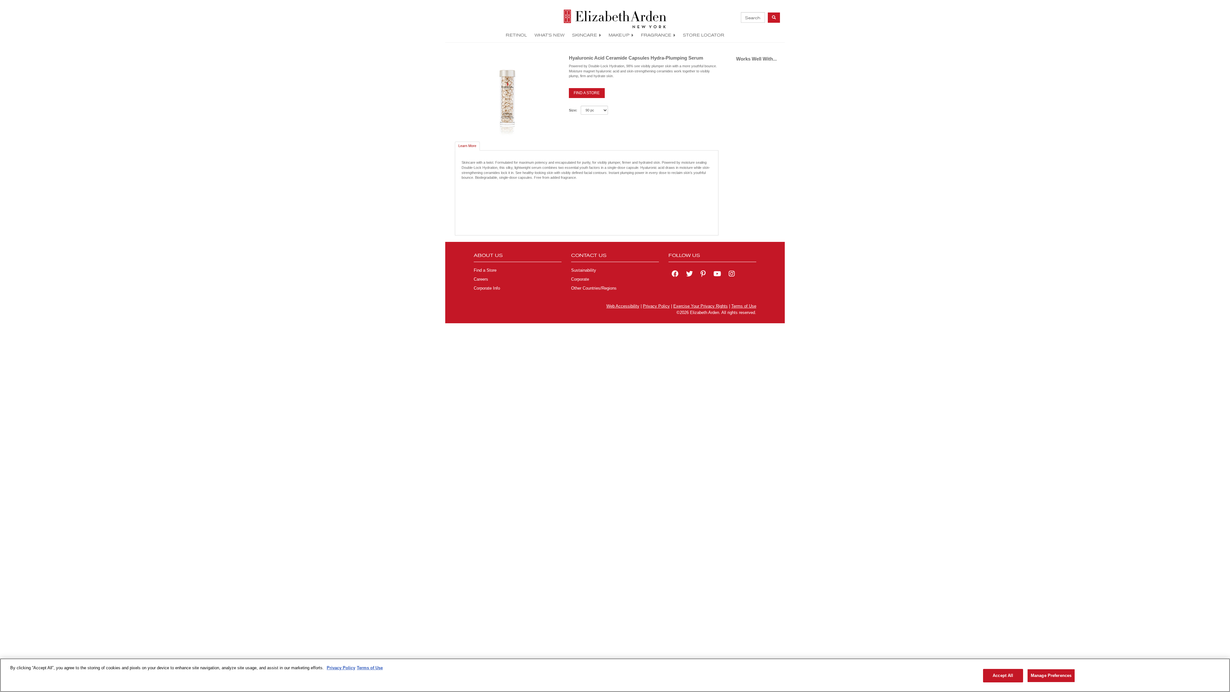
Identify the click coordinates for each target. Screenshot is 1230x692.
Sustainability (583, 270)
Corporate (580, 279)
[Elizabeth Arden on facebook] (675, 274)
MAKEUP (619, 34)
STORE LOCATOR (703, 34)
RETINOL (516, 34)
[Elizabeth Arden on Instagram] (732, 274)
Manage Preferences (1051, 675)
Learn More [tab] (467, 146)
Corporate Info (487, 288)
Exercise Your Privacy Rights (700, 306)
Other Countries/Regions (594, 288)
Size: (573, 110)
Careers (481, 279)
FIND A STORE (587, 93)
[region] (615, 675)
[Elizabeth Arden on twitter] (689, 274)
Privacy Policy (656, 306)
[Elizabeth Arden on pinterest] (703, 274)
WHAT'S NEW (549, 34)
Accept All (1003, 675)
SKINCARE (584, 34)
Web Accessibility (622, 306)
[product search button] (774, 17)
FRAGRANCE (656, 34)
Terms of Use (743, 306)
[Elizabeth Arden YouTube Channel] (717, 274)
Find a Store (485, 270)
